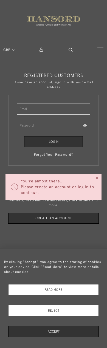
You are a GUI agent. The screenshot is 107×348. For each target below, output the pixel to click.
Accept (54, 331)
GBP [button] (7, 50)
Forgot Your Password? (53, 155)
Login (53, 142)
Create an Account (53, 218)
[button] (71, 50)
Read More (53, 290)
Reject (53, 311)
